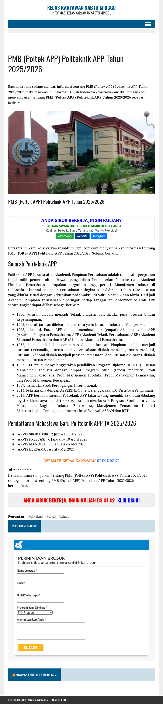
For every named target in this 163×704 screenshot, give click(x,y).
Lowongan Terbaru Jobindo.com (36, 674)
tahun (64, 516)
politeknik (35, 516)
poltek (51, 516)
